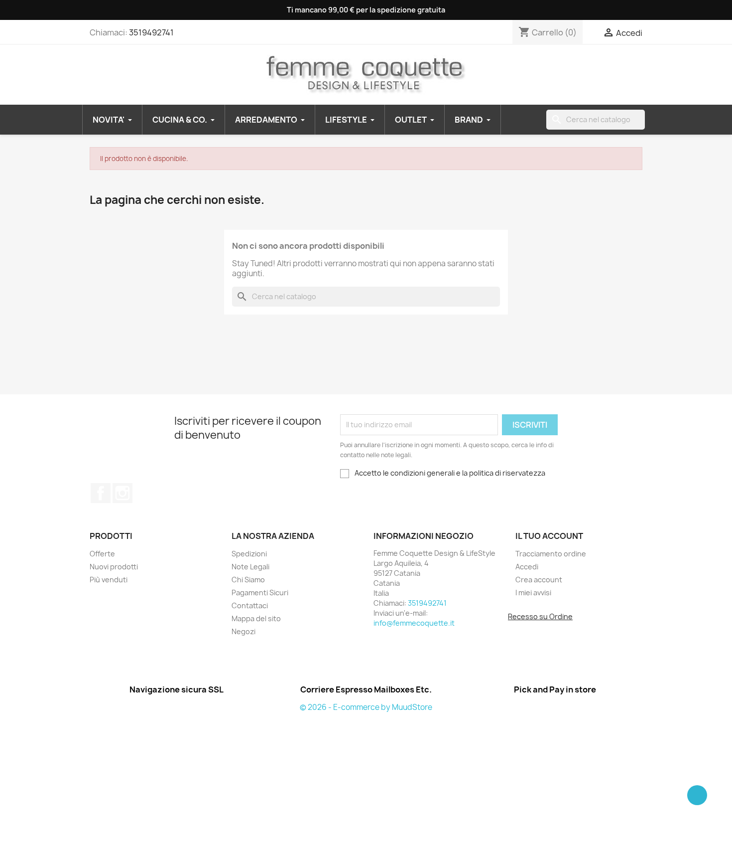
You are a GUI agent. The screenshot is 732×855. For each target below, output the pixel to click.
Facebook (101, 493)
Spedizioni (249, 553)
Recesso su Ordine (540, 616)
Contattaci (250, 605)
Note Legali (250, 566)
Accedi (526, 566)
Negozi (243, 631)
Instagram (122, 493)
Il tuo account (549, 535)
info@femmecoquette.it (414, 623)
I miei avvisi (533, 592)
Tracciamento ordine (550, 553)
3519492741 (151, 32)
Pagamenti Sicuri (260, 592)
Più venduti (108, 579)
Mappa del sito (256, 618)
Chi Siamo (248, 579)
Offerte (102, 553)
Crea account (538, 579)
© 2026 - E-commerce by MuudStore (366, 707)
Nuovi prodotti (114, 566)
